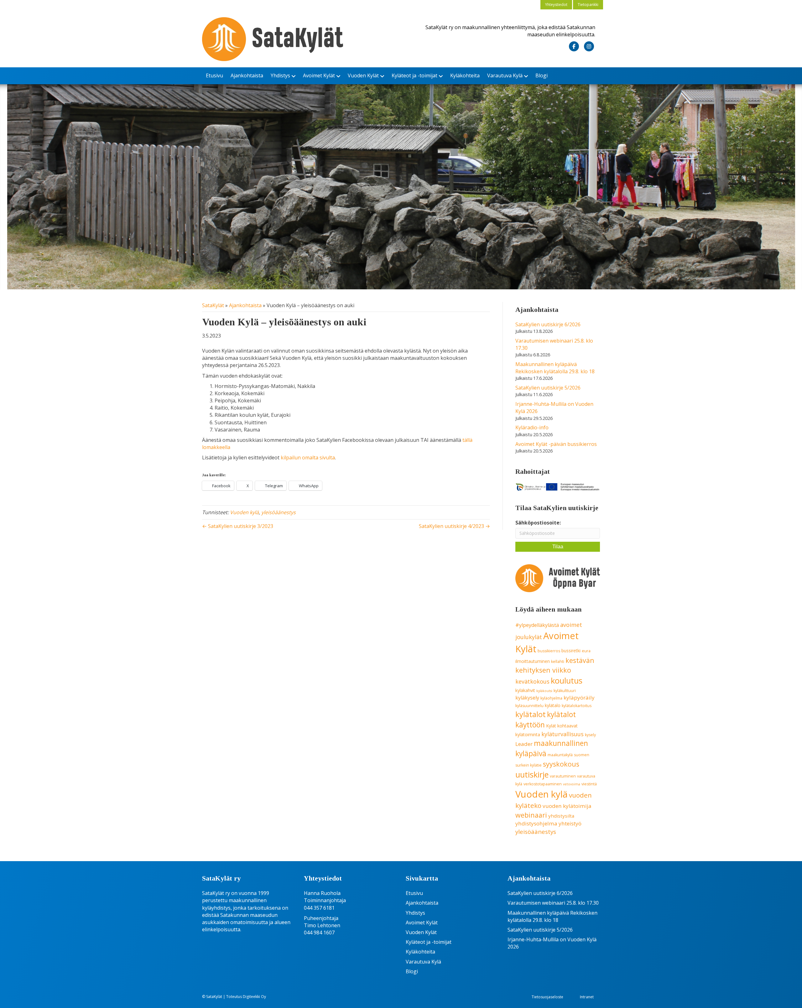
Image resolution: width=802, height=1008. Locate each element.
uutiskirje (532, 774)
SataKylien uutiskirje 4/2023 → (454, 526)
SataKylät (213, 305)
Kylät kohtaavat (562, 726)
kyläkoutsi (544, 691)
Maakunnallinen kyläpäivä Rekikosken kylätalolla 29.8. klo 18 (555, 368)
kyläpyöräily (579, 697)
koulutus (566, 680)
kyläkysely (527, 697)
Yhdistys (280, 75)
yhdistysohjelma (536, 823)
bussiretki (571, 651)
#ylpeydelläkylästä (537, 625)
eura (586, 651)
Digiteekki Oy (254, 996)
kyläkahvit (525, 690)
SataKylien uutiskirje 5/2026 (548, 387)
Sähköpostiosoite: (538, 522)
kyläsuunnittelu (529, 705)
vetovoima (571, 784)
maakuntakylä (560, 754)
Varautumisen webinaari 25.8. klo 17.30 (553, 902)
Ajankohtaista (247, 75)
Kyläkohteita (465, 75)
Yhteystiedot (556, 4)
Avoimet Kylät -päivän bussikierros (556, 444)
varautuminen (563, 776)
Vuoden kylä (244, 512)
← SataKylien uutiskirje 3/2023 (237, 526)
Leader (524, 743)
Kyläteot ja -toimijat (414, 75)
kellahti (557, 661)
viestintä (589, 784)
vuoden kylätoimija (567, 805)
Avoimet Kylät (319, 75)
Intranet (587, 997)
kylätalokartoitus (576, 705)
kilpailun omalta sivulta (308, 457)
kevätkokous (532, 681)
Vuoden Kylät (363, 75)
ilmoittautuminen (532, 661)
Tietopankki (588, 4)
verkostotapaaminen (542, 784)
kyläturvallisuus (562, 734)
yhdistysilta (561, 816)
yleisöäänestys (278, 512)
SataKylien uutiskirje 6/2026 (548, 324)
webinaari (531, 814)
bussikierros (549, 651)
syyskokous (561, 763)
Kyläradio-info (532, 427)
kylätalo (552, 705)
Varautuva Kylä (505, 75)
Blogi (541, 75)
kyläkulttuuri (565, 690)
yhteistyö (570, 823)
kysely (590, 734)
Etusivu (214, 75)
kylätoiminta (527, 734)
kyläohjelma (551, 698)
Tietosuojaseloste (547, 997)
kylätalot (530, 714)
